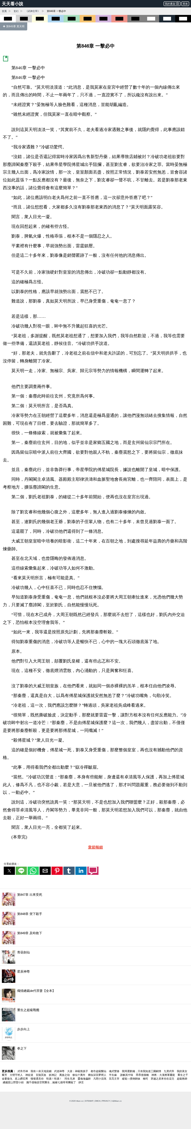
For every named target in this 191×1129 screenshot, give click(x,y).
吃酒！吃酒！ (54, 1078)
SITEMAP (89, 1101)
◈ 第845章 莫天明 (13, 26)
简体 (185, 3)
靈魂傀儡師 (84, 1078)
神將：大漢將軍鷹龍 (163, 1074)
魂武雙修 (114, 1071)
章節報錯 (95, 847)
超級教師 (182, 1078)
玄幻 (16, 11)
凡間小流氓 (100, 1078)
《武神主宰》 (32, 11)
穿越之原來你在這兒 (163, 1078)
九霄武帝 (169, 1071)
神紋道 (29, 1074)
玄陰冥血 (41, 1074)
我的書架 (170, 3)
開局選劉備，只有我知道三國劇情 (142, 1071)
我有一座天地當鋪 (41, 1071)
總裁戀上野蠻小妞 (13, 1082)
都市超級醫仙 (99, 1071)
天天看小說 (12, 3)
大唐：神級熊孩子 (78, 1071)
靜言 (81, 1082)
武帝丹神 (23, 1071)
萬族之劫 (65, 1074)
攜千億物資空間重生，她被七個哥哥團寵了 (51, 1082)
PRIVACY (106, 1101)
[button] (9, 871)
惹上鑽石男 (22, 1078)
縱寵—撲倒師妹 (131, 1078)
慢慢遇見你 (37, 1078)
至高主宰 (114, 1078)
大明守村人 (17, 1074)
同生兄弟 (70, 1078)
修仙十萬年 (79, 1074)
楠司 (146, 1078)
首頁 (4, 11)
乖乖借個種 (143, 1074)
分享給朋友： (11, 863)
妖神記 (53, 1074)
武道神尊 (59, 1071)
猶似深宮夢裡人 (97, 1074)
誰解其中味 (127, 1074)
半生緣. (113, 1074)
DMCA (97, 1101)
